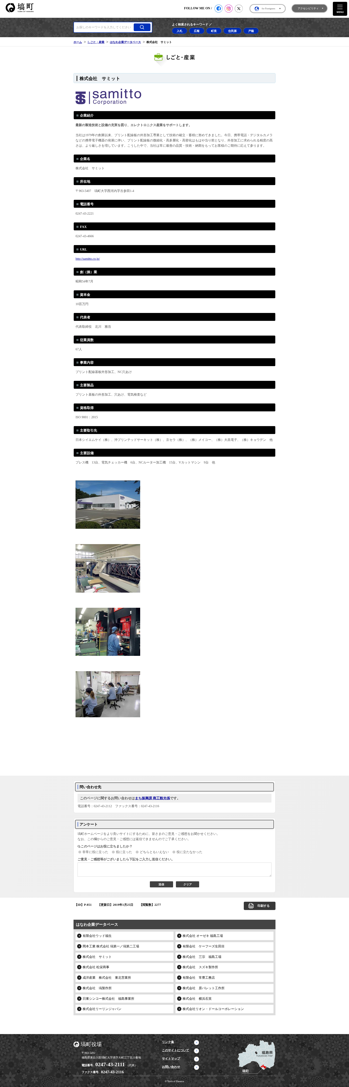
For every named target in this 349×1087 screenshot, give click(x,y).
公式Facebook (218, 8)
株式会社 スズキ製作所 (200, 967)
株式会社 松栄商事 (96, 967)
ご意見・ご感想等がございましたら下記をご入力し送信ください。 (126, 859)
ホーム (78, 42)
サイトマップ (171, 1058)
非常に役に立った (95, 852)
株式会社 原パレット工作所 (204, 988)
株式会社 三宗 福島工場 (202, 956)
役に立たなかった (189, 852)
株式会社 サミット (97, 956)
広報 (197, 31)
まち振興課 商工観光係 (152, 798)
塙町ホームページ (19, 8)
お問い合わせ (171, 1066)
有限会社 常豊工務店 (199, 977)
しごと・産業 (95, 42)
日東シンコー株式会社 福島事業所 (108, 998)
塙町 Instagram (229, 8)
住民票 (232, 31)
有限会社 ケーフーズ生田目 (204, 946)
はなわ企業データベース (125, 42)
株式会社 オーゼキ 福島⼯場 (203, 935)
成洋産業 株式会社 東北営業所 (107, 977)
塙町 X (239, 8)
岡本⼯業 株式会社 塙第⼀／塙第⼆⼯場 (111, 946)
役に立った (124, 852)
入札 (179, 31)
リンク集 (168, 1042)
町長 (214, 31)
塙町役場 (91, 1044)
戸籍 (251, 31)
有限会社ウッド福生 (97, 935)
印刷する (264, 905)
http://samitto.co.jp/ (88, 258)
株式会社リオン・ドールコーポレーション (213, 1009)
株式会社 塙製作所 (97, 988)
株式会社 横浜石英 (197, 998)
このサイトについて (175, 1050)
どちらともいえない (154, 852)
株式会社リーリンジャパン (102, 1009)
